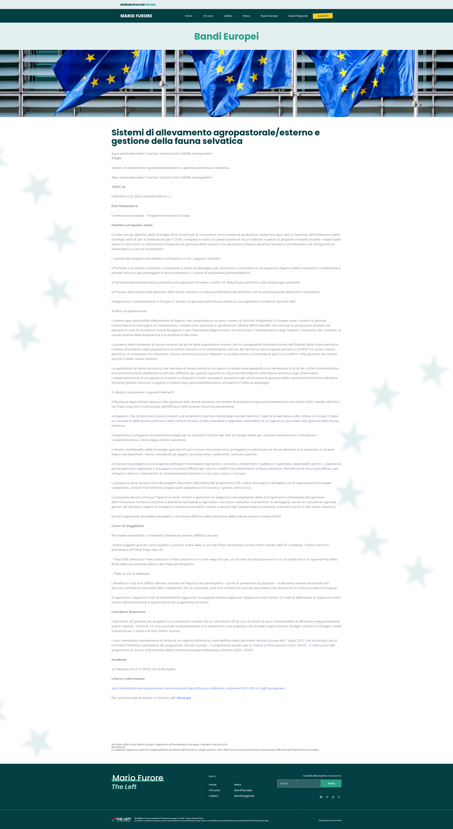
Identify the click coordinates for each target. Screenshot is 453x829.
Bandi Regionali (298, 16)
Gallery (228, 16)
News (246, 16)
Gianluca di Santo (334, 820)
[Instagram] (327, 797)
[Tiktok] (333, 797)
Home (189, 16)
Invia (331, 783)
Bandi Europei (269, 16)
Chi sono (208, 16)
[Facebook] (321, 797)
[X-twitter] (339, 797)
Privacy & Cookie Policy (194, 818)
